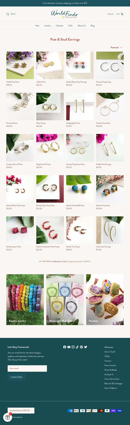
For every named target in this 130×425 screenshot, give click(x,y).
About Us (82, 25)
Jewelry (47, 25)
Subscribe (16, 377)
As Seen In (108, 374)
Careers (107, 360)
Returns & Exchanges (113, 383)
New (37, 25)
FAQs (107, 356)
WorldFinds (18, 417)
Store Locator (110, 365)
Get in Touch (109, 351)
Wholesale (108, 347)
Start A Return (110, 388)
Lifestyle (59, 25)
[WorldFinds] (65, 14)
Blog (93, 25)
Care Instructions (111, 379)
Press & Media (110, 369)
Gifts (70, 25)
